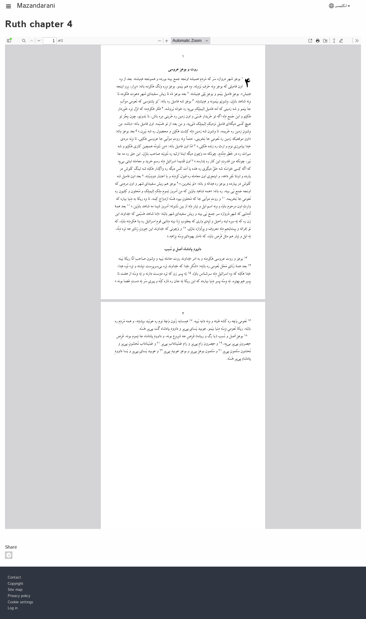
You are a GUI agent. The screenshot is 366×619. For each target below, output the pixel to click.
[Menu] (11, 6)
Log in (13, 608)
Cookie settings (20, 602)
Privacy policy (19, 596)
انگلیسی (341, 5)
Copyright (15, 584)
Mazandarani (36, 6)
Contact (14, 577)
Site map (15, 590)
